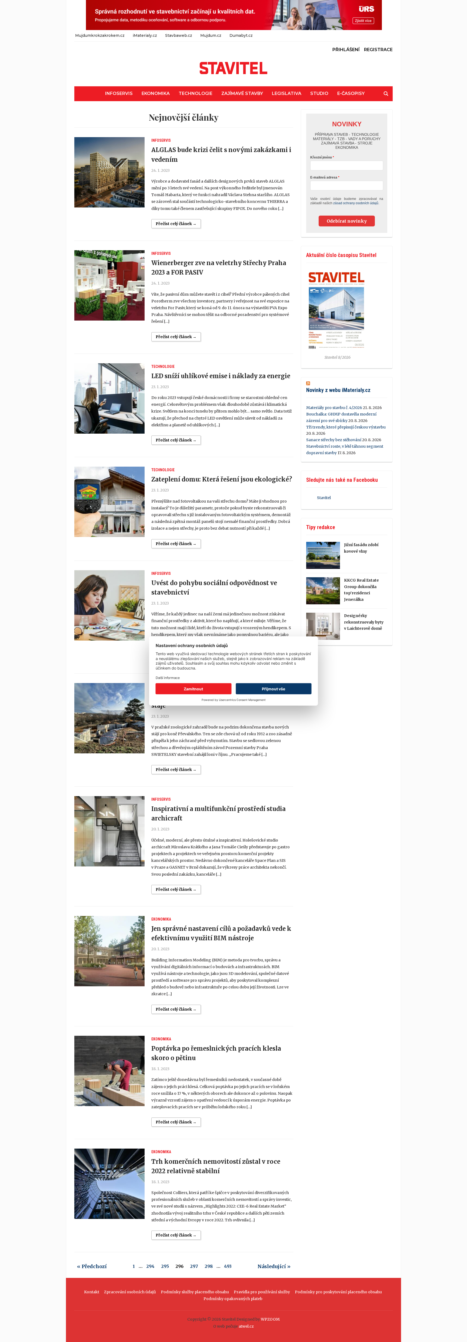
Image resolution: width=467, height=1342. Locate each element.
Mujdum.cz (210, 35)
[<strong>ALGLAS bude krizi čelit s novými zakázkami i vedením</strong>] (109, 172)
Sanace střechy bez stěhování (333, 439)
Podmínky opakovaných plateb (233, 1298)
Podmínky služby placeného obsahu (195, 1292)
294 (150, 1266)
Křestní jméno (321, 157)
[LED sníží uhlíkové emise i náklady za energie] (109, 398)
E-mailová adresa (323, 177)
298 (209, 1266)
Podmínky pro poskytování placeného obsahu (338, 1292)
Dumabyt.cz (241, 35)
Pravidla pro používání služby (262, 1292)
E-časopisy (351, 93)
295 (165, 1266)
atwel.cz (246, 1326)
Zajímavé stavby (242, 93)
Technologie (195, 93)
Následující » (274, 1266)
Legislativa (286, 93)
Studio (319, 93)
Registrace (378, 49)
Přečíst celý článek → (176, 223)
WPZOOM (270, 1319)
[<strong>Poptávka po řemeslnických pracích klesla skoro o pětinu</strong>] (109, 1071)
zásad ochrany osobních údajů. (356, 203)
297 (194, 1266)
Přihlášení (346, 49)
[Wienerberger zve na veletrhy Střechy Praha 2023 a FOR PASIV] (109, 285)
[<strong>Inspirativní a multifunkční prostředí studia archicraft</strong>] (109, 831)
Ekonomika (156, 93)
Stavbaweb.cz (178, 35)
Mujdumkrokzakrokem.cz (100, 35)
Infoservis (119, 93)
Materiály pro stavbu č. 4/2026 (334, 407)
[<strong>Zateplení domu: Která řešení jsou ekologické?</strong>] (109, 502)
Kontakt (91, 1292)
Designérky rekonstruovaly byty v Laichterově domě (363, 622)
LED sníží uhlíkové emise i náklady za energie (220, 376)
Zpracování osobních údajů (130, 1292)
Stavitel (324, 497)
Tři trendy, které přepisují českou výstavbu (346, 427)
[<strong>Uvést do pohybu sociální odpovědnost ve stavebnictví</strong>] (109, 605)
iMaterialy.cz (145, 35)
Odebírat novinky (347, 221)
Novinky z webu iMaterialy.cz (338, 390)
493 (228, 1266)
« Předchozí (92, 1266)
